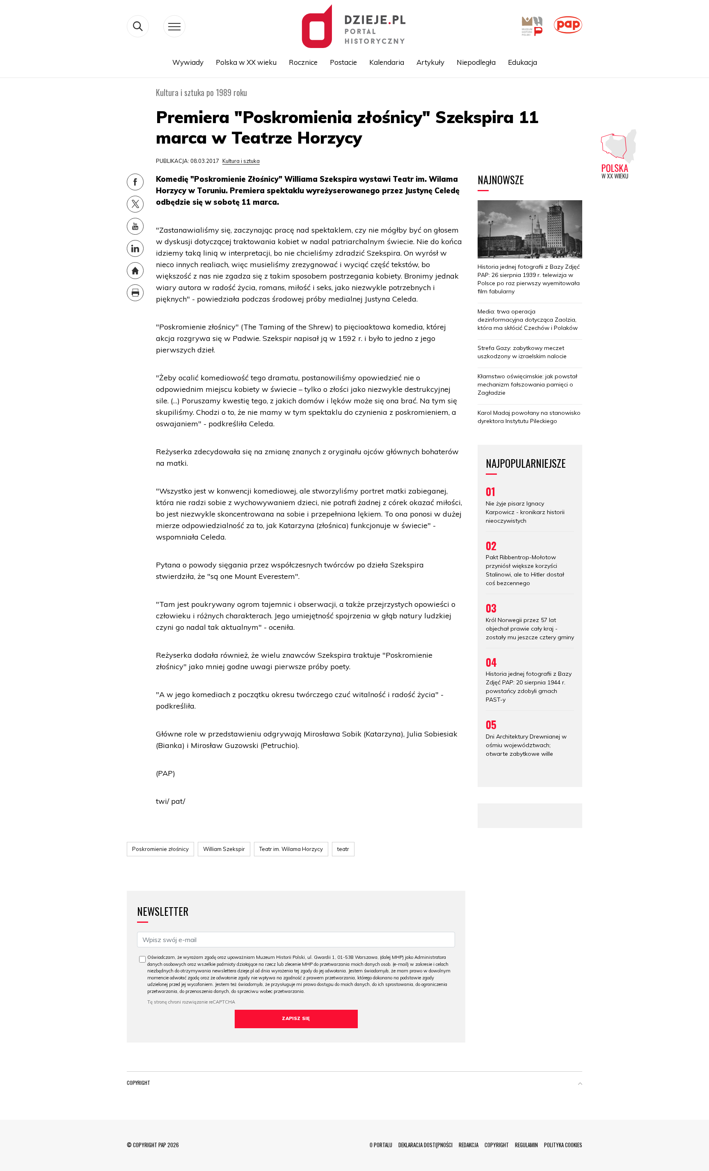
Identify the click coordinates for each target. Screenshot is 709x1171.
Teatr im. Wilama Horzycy (291, 849)
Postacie (343, 62)
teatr (343, 849)
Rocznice (303, 62)
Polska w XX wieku (246, 62)
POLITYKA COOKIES (563, 1145)
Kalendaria (386, 62)
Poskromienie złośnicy (160, 849)
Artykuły (430, 62)
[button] (580, 1084)
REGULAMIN (526, 1145)
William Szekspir (224, 849)
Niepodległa (476, 62)
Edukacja (522, 62)
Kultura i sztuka (241, 161)
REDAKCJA (468, 1145)
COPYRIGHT (497, 1145)
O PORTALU (381, 1145)
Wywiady (188, 62)
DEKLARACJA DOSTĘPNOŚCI (425, 1145)
